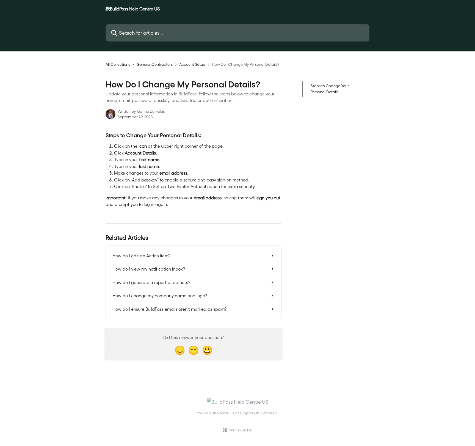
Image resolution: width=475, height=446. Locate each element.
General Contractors (155, 64)
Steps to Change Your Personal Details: (330, 88)
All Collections (118, 64)
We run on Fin (240, 430)
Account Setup (192, 64)
